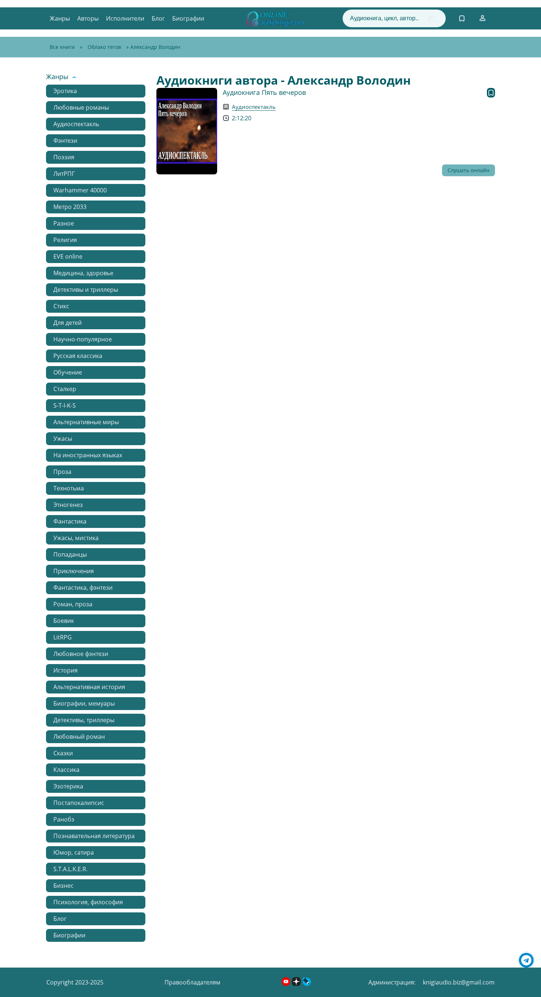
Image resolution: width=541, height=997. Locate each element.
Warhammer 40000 (80, 190)
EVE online (67, 256)
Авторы (88, 18)
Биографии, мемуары (84, 703)
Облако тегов (104, 46)
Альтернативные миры (86, 422)
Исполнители (125, 18)
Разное (63, 223)
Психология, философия (88, 902)
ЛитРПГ (64, 174)
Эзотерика (68, 786)
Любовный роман (79, 736)
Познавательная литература (94, 836)
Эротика (65, 91)
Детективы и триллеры (85, 289)
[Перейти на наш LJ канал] (306, 984)
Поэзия (63, 157)
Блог (158, 18)
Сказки (63, 753)
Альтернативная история (89, 687)
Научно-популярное (82, 339)
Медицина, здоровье (83, 273)
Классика (66, 770)
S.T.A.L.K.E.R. (70, 869)
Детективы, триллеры (83, 720)
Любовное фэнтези (80, 654)
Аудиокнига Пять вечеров (264, 92)
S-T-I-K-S (64, 405)
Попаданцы (70, 554)
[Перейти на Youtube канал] (287, 984)
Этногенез (68, 505)
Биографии (188, 18)
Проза (62, 472)
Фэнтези (65, 140)
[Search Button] (431, 19)
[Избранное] (462, 18)
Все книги (62, 46)
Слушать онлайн (468, 170)
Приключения (73, 571)
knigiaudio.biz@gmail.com (459, 982)
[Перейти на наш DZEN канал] (297, 984)
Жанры (60, 18)
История (65, 670)
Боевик (63, 621)
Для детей (67, 323)
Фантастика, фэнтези (83, 587)
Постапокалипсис (78, 803)
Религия (65, 240)
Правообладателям (192, 982)
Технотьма (68, 488)
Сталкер (64, 389)
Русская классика (77, 356)
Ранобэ (63, 819)
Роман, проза (72, 604)
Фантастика (69, 521)
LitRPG (62, 637)
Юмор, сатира (73, 852)
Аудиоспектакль (76, 124)
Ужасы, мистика (76, 538)
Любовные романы (81, 107)
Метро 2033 (69, 207)
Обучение (67, 372)
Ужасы (62, 438)
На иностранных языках (87, 455)
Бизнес (63, 885)
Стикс (61, 306)
